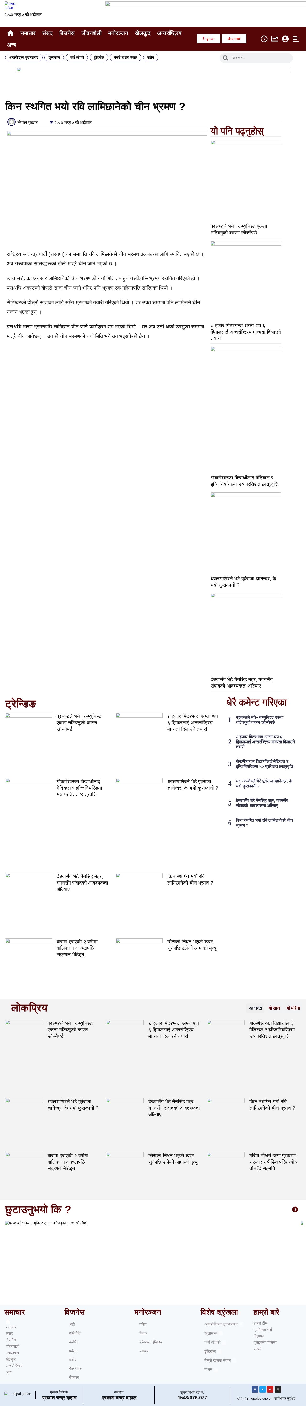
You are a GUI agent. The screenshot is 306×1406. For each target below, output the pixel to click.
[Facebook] (255, 1389)
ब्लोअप (143, 1351)
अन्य (11, 45)
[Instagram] (278, 1389)
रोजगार (74, 1377)
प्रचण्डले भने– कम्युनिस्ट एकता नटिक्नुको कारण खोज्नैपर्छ (79, 722)
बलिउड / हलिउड (150, 1342)
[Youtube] (270, 1389)
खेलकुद (142, 33)
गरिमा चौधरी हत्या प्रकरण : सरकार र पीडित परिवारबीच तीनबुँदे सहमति (274, 1162)
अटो (72, 1324)
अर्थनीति (75, 1333)
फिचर (143, 1333)
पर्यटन (73, 1351)
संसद (47, 33)
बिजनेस (67, 33)
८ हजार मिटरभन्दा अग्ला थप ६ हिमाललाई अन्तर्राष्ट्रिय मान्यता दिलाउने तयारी (246, 332)
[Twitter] (262, 1389)
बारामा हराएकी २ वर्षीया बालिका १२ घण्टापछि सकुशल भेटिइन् (77, 948)
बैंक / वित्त (75, 1369)
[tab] (255, 1008)
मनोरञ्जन (118, 33)
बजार (72, 1360)
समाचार (27, 33)
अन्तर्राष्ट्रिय (169, 33)
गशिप (143, 1324)
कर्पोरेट (74, 1342)
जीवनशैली (91, 33)
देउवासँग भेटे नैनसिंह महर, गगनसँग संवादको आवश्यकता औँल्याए (82, 883)
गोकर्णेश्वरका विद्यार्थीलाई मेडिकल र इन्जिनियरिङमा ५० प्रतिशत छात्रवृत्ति (79, 788)
